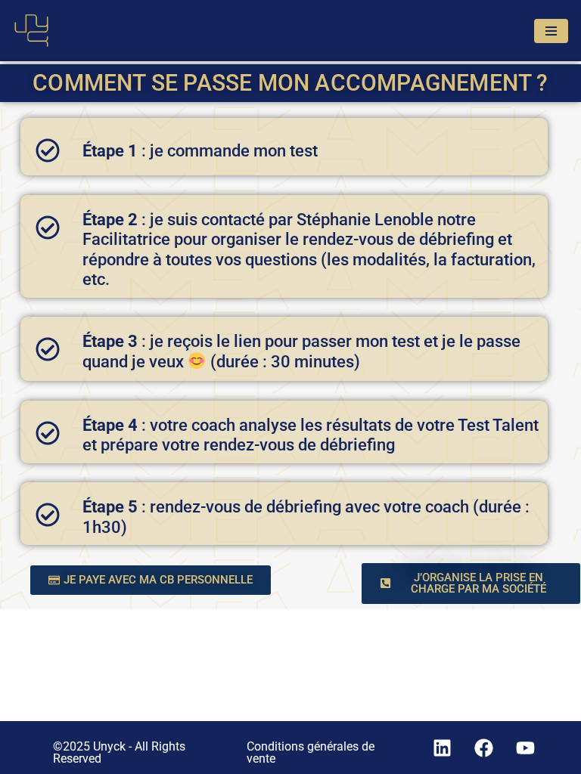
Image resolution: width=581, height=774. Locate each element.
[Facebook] (484, 747)
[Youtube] (526, 747)
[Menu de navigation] (551, 31)
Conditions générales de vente (310, 752)
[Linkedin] (442, 747)
